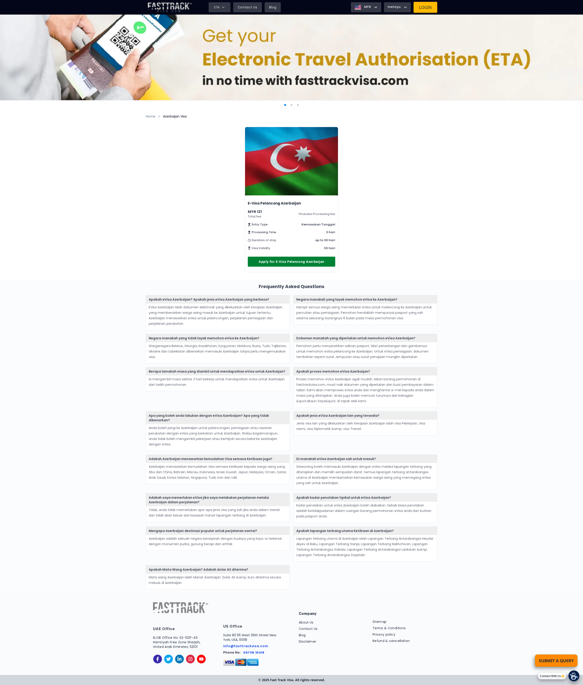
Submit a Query (556, 660)
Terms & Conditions (389, 628)
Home (150, 116)
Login (425, 7)
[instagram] (190, 659)
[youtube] (201, 659)
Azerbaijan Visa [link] (175, 116)
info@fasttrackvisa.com (245, 646)
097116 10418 (253, 652)
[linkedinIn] (179, 659)
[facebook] (157, 659)
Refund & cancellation (391, 641)
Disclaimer (307, 641)
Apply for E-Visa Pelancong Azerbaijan (291, 261)
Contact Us (247, 7)
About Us (306, 622)
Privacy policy (384, 634)
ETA (217, 7)
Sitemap (379, 621)
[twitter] (168, 659)
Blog (272, 7)
